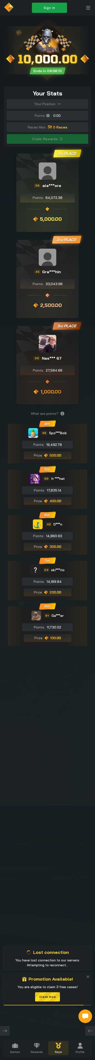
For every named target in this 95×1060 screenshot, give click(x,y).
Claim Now (47, 997)
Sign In (49, 8)
